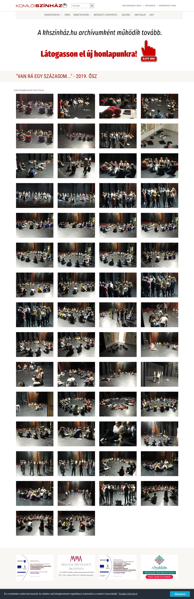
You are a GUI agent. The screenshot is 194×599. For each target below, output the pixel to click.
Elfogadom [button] (180, 594)
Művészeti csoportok (105, 14)
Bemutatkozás (81, 14)
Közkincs (150, 6)
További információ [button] (127, 594)
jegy (151, 14)
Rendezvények (52, 14)
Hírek (67, 14)
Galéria (126, 14)
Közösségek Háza (132, 6)
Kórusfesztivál (168, 6)
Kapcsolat (140, 14)
